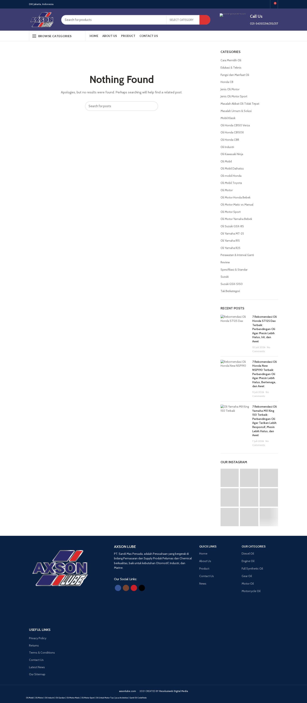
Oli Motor (227, 190)
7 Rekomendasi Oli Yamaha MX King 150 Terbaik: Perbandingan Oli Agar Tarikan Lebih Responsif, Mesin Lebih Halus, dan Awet (264, 421)
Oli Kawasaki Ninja (232, 154)
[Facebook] (251, 4)
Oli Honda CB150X (232, 132)
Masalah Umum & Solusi (236, 111)
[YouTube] (260, 4)
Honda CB (227, 82)
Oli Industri (227, 147)
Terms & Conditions (42, 652)
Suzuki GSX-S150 (232, 284)
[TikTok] (265, 4)
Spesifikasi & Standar (234, 269)
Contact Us (36, 660)
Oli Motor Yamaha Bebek (236, 219)
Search (204, 20)
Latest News (37, 667)
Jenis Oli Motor (230, 89)
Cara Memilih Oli (231, 60)
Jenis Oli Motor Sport (234, 96)
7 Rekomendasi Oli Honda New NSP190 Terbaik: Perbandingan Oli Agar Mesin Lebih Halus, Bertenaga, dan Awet (264, 374)
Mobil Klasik (228, 118)
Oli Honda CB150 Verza (235, 125)
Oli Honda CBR (230, 140)
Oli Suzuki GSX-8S (232, 226)
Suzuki (225, 277)
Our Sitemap (37, 674)
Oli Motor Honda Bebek (235, 197)
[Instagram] (256, 4)
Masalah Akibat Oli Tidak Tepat (240, 103)
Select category (181, 19)
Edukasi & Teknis (231, 67)
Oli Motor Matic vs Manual (237, 204)
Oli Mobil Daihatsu (232, 168)
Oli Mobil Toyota (231, 183)
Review (225, 262)
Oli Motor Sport (231, 212)
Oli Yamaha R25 (230, 248)
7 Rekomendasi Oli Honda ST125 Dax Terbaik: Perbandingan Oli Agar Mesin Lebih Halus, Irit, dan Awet (264, 329)
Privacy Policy (37, 638)
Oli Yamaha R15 (230, 240)
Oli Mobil (226, 161)
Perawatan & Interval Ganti (237, 255)
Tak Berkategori (230, 291)
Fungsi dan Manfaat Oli (235, 75)
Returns (34, 645)
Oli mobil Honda (231, 176)
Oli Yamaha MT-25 (232, 233)
